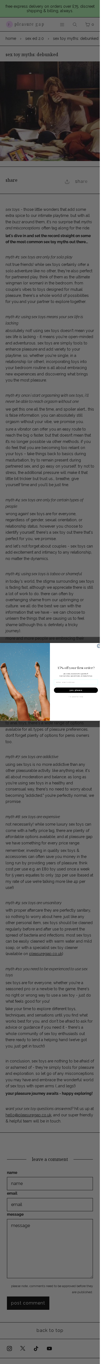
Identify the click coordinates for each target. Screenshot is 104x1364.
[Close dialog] (99, 646)
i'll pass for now (76, 696)
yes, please (76, 690)
